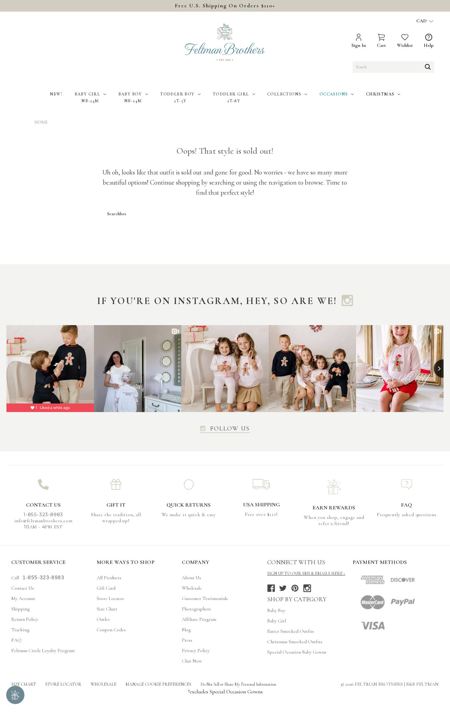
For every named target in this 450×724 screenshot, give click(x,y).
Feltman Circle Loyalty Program (42, 650)
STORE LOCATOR (63, 684)
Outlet (103, 619)
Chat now (192, 661)
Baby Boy (130, 94)
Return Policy (24, 619)
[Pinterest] (295, 588)
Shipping (20, 609)
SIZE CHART (23, 684)
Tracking (20, 630)
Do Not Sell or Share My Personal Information (238, 684)
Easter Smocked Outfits (290, 631)
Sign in (358, 45)
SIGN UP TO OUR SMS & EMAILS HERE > (306, 573)
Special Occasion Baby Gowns (296, 652)
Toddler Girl (231, 94)
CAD (422, 21)
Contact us (22, 588)
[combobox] (393, 67)
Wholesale (192, 588)
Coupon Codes (111, 630)
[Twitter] (283, 588)
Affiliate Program (199, 619)
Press (187, 640)
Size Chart (107, 609)
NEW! (56, 94)
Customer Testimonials (205, 598)
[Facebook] (271, 588)
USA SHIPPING (261, 504)
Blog (186, 630)
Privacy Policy (196, 650)
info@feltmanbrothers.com (43, 521)
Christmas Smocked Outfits (294, 642)
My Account (23, 598)
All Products (109, 578)
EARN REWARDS (334, 507)
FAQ (406, 504)
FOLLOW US (230, 429)
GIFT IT (116, 504)
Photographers (196, 609)
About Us (191, 578)
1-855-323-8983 (43, 577)
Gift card (106, 588)
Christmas (380, 94)
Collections (284, 94)
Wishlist (405, 45)
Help (428, 45)
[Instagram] (307, 588)
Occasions (334, 94)
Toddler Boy (177, 94)
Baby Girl (87, 94)
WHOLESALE (103, 684)
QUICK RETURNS (189, 504)
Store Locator (110, 598)
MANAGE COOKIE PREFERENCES (158, 684)
